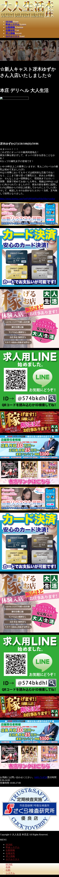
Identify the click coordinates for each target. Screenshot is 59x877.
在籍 (8, 867)
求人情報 (10, 856)
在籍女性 (10, 853)
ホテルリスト (12, 859)
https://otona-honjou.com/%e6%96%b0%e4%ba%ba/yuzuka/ (27, 198)
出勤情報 (10, 850)
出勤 (8, 870)
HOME (9, 844)
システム (10, 873)
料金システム (12, 847)
